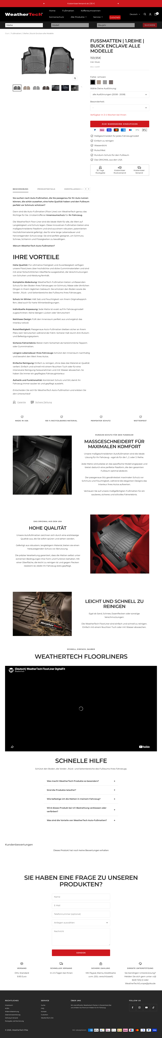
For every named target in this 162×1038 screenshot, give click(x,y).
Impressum (9, 1005)
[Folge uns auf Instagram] (139, 1007)
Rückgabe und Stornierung (14, 1021)
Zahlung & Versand (11, 1018)
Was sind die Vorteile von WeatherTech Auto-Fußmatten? (77, 820)
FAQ (42, 1008)
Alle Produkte (78, 17)
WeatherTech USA (47, 1018)
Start (7, 33)
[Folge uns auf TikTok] (153, 1007)
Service (97, 17)
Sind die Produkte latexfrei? (61, 790)
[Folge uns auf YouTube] (146, 1007)
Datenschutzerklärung (12, 1015)
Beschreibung (20, 189)
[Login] (150, 14)
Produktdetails (46, 189)
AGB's (7, 1008)
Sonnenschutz (56, 17)
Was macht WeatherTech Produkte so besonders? (73, 781)
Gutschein (115, 17)
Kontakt (43, 1011)
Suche (43, 1005)
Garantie (21, 402)
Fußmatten (68, 10)
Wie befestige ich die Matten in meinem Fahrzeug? (73, 799)
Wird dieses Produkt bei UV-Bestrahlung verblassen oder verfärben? (76, 810)
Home (52, 10)
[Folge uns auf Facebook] (132, 1007)
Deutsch (134, 14)
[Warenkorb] (155, 14)
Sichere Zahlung (43, 402)
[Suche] (145, 14)
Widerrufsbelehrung (12, 1011)
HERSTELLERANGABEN (75, 189)
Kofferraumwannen (90, 10)
